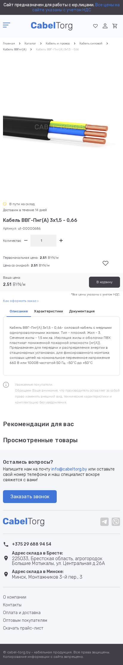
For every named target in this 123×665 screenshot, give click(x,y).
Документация (82, 311)
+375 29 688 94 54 (31, 544)
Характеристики (48, 311)
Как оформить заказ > (21, 301)
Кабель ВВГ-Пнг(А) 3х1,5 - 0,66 (57, 49)
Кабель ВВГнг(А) (14, 49)
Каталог (30, 43)
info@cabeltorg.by (69, 469)
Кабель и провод (58, 43)
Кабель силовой (90, 43)
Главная (9, 43)
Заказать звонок (29, 496)
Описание (19, 311)
